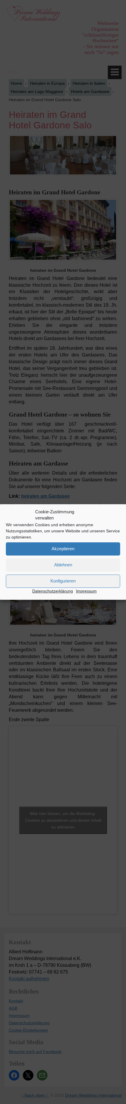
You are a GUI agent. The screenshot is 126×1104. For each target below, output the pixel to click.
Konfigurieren (63, 580)
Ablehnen (63, 564)
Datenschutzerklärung (52, 591)
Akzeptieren (63, 548)
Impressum (86, 591)
